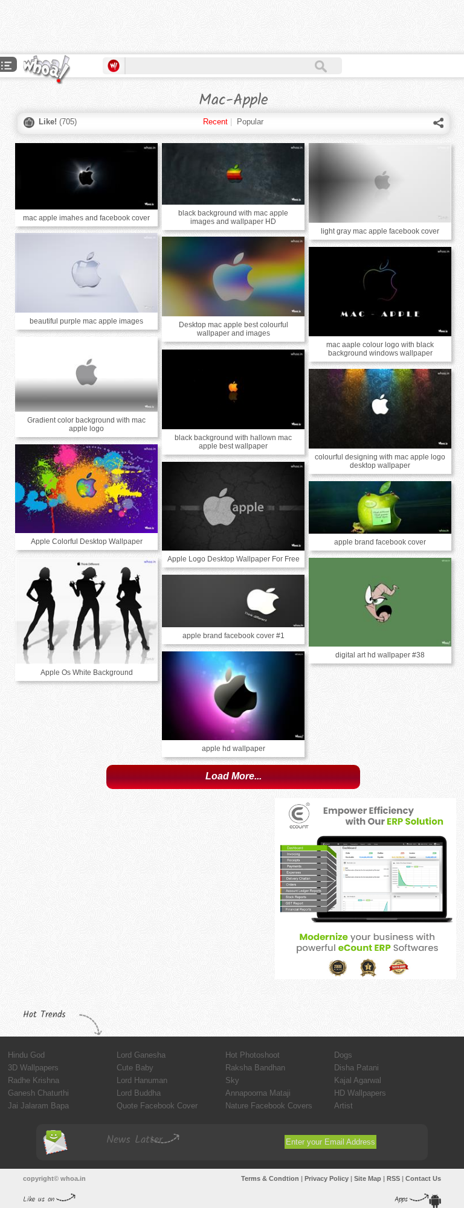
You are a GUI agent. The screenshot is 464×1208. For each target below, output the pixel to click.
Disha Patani (356, 1067)
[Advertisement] (141, 27)
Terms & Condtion (270, 1178)
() (58, 121)
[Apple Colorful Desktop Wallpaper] (86, 488)
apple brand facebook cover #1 (233, 635)
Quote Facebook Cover (157, 1105)
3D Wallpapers (33, 1067)
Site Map (367, 1178)
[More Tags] (7, 67)
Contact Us (423, 1178)
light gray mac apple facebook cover (380, 231)
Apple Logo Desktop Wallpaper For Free (233, 559)
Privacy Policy (326, 1178)
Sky (232, 1080)
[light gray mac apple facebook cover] (380, 183)
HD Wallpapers (360, 1093)
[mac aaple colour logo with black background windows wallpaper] (380, 291)
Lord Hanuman (142, 1080)
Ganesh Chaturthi (38, 1093)
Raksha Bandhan (255, 1067)
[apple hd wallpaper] (233, 695)
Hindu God (26, 1054)
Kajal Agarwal (357, 1080)
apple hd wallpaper (233, 748)
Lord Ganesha (141, 1054)
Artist (343, 1105)
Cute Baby (135, 1067)
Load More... (233, 776)
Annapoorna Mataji (258, 1093)
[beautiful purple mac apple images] (86, 273)
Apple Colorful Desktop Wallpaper (87, 541)
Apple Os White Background (86, 672)
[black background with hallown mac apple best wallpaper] (233, 389)
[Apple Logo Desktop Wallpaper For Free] (233, 506)
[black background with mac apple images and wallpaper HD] (233, 174)
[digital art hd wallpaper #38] (380, 602)
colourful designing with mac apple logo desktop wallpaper (380, 461)
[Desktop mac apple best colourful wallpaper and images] (233, 276)
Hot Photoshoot (252, 1054)
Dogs (343, 1054)
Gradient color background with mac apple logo (86, 424)
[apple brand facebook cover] (380, 507)
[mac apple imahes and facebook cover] (86, 176)
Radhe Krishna (33, 1080)
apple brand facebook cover (380, 542)
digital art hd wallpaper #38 (380, 655)
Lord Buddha (139, 1093)
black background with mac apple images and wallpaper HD (233, 217)
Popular (250, 121)
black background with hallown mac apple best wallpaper (233, 441)
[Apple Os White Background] (86, 610)
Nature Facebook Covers (268, 1105)
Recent (215, 121)
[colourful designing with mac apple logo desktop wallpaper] (380, 409)
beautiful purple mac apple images (86, 321)
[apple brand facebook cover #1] (233, 601)
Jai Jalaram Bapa (38, 1105)
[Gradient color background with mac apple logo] (86, 374)
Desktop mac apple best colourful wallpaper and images (233, 329)
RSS (393, 1178)
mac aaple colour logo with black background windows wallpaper (380, 348)
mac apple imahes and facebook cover (86, 218)
